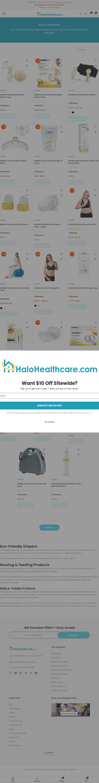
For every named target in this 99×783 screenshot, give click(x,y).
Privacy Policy (88, 413)
